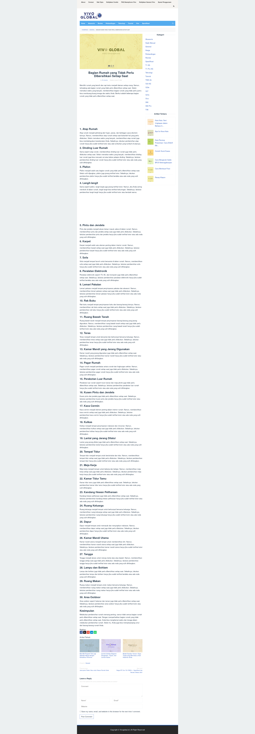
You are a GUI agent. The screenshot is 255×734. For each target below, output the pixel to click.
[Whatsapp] (95, 632)
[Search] (172, 23)
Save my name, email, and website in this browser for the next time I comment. (110, 711)
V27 (146, 91)
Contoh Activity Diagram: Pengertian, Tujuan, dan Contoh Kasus (109, 655)
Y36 (146, 109)
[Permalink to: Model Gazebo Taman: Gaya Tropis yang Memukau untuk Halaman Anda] (132, 645)
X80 (146, 102)
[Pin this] (88, 632)
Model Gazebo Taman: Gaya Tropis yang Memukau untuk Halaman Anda (132, 655)
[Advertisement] (111, 113)
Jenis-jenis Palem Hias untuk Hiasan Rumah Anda (94, 669)
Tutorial (148, 76)
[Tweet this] (84, 632)
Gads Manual (150, 43)
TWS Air (148, 80)
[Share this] (81, 632)
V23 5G (148, 83)
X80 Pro (148, 106)
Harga (147, 50)
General (88, 663)
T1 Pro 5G (149, 68)
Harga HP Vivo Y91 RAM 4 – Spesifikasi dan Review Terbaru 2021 (129, 670)
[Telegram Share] (91, 632)
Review (148, 57)
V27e (147, 95)
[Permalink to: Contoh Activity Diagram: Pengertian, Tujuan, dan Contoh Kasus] (111, 645)
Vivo (147, 98)
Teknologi (148, 72)
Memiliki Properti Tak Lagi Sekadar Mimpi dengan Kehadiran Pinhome (88, 655)
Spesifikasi (149, 61)
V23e (147, 87)
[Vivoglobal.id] (91, 15)
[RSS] (173, 6)
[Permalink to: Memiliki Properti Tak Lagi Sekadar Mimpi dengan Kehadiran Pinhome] (89, 645)
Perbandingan (150, 54)
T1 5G (147, 65)
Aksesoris (149, 39)
